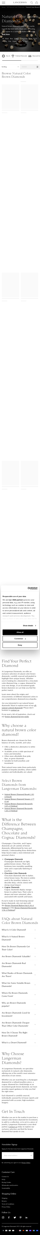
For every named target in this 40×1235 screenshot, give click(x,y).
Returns (4, 1201)
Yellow (25, 41)
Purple (15, 41)
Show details (28, 626)
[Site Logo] (20, 2)
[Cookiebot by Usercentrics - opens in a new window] (28, 588)
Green (35, 39)
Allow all (20, 632)
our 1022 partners (16, 600)
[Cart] (36, 2)
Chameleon (23, 39)
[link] (4, 1218)
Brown (16, 39)
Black (7, 39)
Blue (11, 39)
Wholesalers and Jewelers (10, 1185)
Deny (20, 645)
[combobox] (31, 2)
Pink (9, 41)
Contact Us (5, 1177)
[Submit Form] (31, 1155)
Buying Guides (6, 1182)
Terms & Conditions (8, 1204)
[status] (30, 66)
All (3, 39)
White (20, 41)
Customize (18, 639)
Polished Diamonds (21, 56)
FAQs (3, 1179)
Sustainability (6, 1188)
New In (8, 56)
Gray (30, 39)
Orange (4, 41)
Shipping (4, 1198)
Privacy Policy (6, 1207)
